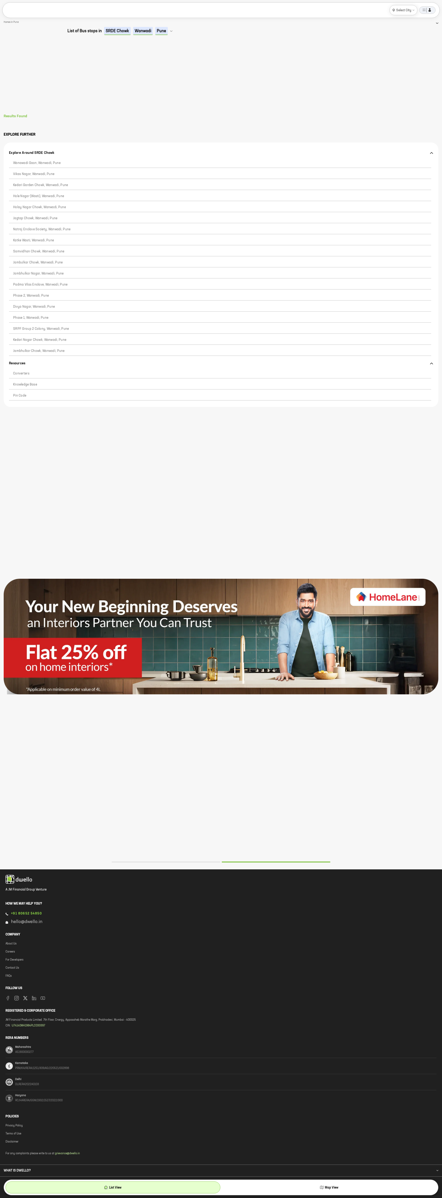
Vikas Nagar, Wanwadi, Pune (33, 174)
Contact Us (12, 968)
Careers (10, 951)
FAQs (9, 976)
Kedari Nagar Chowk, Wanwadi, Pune (39, 340)
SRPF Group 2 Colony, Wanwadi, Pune (41, 328)
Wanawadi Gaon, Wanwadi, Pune (37, 163)
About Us (11, 943)
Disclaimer (12, 1141)
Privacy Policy (14, 1125)
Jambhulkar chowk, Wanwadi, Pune (39, 351)
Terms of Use (13, 1133)
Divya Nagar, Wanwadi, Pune (34, 306)
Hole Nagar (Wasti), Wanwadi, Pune (38, 196)
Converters (21, 373)
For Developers (14, 959)
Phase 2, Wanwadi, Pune (31, 295)
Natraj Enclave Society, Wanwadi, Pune (41, 229)
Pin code (19, 395)
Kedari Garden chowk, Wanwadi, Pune (40, 185)
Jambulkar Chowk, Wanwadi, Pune (38, 262)
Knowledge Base (25, 384)
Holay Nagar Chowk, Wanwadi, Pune (39, 207)
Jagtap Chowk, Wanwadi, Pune (35, 218)
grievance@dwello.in (67, 1153)
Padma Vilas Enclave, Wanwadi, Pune (40, 284)
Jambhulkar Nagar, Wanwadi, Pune (38, 273)
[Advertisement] (221, 79)
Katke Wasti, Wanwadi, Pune (33, 240)
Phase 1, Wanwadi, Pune (30, 317)
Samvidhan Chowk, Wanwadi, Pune (38, 251)
